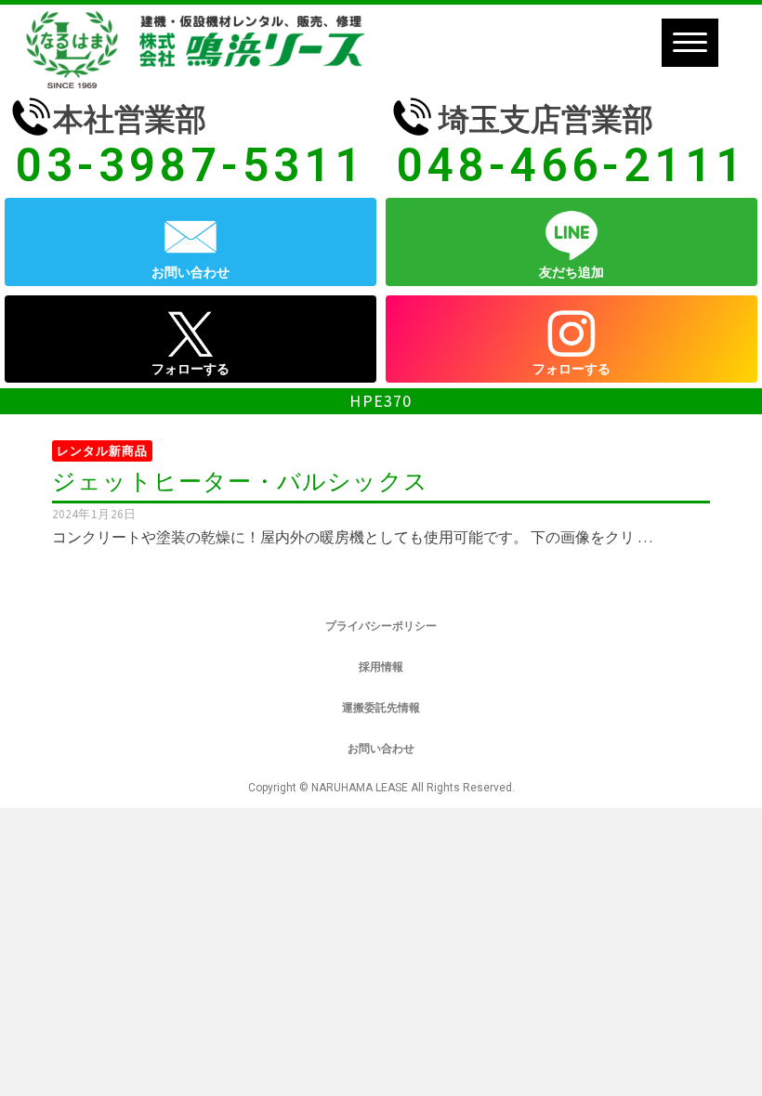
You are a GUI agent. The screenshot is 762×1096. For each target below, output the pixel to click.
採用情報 (381, 666)
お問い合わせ (190, 272)
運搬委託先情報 (381, 707)
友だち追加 (571, 272)
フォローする (190, 368)
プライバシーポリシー (381, 626)
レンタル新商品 (102, 451)
